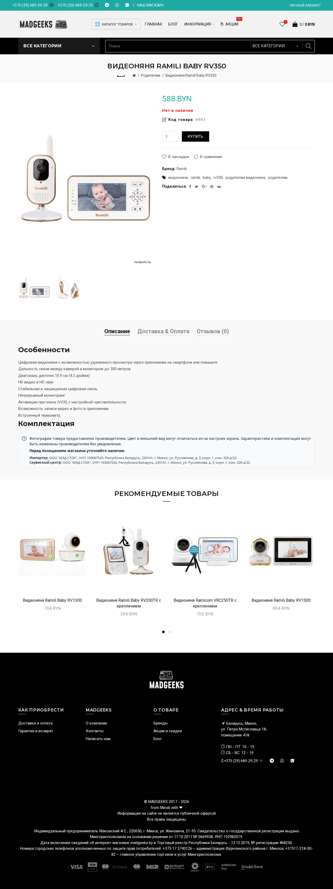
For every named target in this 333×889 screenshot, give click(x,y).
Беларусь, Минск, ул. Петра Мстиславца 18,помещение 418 (244, 729)
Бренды (160, 723)
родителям (277, 177)
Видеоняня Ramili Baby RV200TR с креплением (128, 603)
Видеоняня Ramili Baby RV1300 (52, 600)
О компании (96, 723)
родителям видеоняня (245, 177)
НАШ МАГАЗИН (150, 5)
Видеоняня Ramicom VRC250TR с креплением (205, 603)
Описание (117, 331)
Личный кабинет (305, 5)
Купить (195, 136)
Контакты (95, 731)
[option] (34, 287)
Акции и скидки (167, 731)
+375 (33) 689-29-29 (75, 5)
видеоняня (178, 177)
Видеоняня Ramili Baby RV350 (190, 75)
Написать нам (98, 738)
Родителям (150, 75)
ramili (195, 177)
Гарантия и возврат (35, 731)
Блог (157, 738)
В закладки (178, 156)
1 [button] (163, 632)
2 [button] (169, 632)
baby (206, 177)
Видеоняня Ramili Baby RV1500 (281, 600)
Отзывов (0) (213, 331)
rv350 (218, 177)
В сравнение (211, 156)
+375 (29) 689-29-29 (30, 5)
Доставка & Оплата (163, 331)
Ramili (182, 168)
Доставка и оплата (35, 723)
